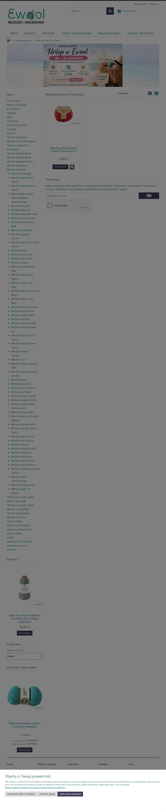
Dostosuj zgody (47, 794)
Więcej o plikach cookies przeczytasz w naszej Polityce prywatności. (35, 787)
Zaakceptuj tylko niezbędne (21, 794)
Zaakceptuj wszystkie (70, 794)
